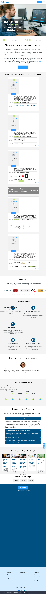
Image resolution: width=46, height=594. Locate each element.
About (8, 574)
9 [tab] (24, 294)
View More (37, 109)
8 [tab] (22, 294)
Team (8, 576)
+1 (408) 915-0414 (22, 587)
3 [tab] (14, 294)
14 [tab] (32, 294)
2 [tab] (12, 294)
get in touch (23, 487)
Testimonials (36, 578)
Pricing (21, 578)
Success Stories (37, 576)
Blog (35, 574)
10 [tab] (26, 294)
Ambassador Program (11, 580)
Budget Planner (37, 580)
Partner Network (23, 580)
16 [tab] (36, 294)
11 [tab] (27, 294)
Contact (8, 578)
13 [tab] (31, 294)
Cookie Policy (18, 592)
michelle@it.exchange (23, 588)
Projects (21, 574)
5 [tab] (17, 294)
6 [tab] (19, 294)
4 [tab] (16, 294)
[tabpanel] (7, 290)
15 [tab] (34, 294)
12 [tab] (29, 294)
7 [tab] (21, 294)
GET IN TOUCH (23, 66)
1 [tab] (11, 294)
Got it (25, 592)
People (21, 576)
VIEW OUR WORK (34, 190)
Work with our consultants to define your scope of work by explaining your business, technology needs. (8, 388)
